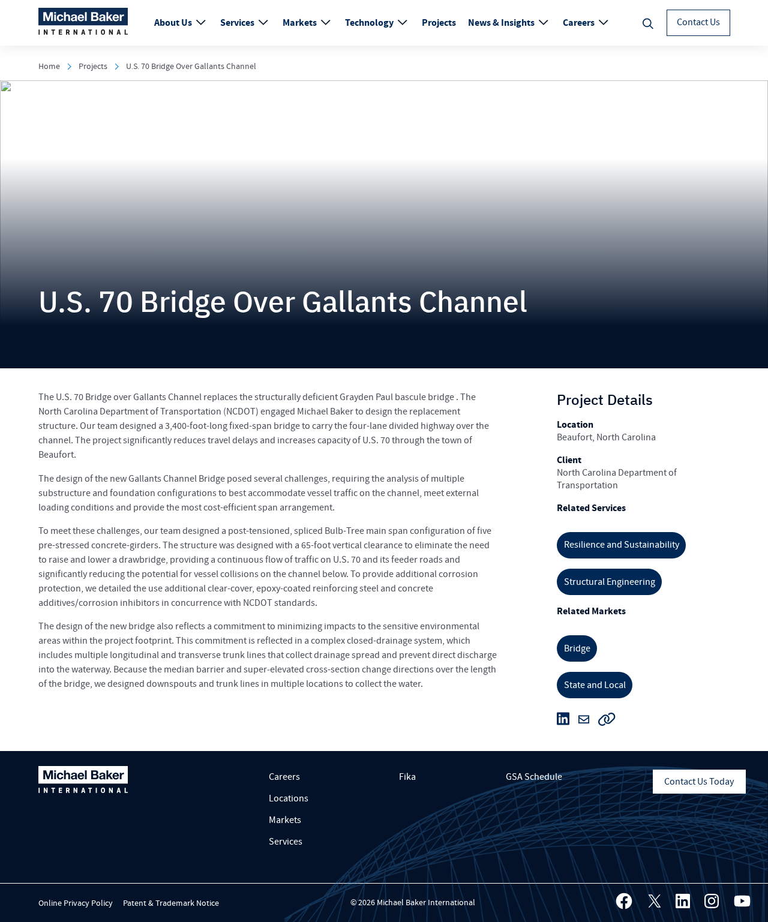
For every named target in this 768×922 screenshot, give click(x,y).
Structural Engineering (609, 582)
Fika (407, 777)
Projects (439, 22)
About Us (174, 22)
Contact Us (698, 22)
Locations (288, 798)
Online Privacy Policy (75, 903)
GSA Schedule (534, 777)
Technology (370, 22)
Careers (579, 22)
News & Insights (502, 22)
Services (238, 22)
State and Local (595, 685)
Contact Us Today (699, 782)
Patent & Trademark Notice (171, 903)
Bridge (577, 648)
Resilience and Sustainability (621, 545)
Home (49, 66)
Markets (301, 22)
